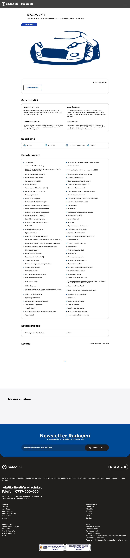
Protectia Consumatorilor (95, 538)
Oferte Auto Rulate (9, 513)
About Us (89, 509)
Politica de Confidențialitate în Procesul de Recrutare (106, 535)
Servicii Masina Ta (8, 531)
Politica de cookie (92, 531)
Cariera (89, 513)
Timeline (89, 511)
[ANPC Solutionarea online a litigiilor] (78, 547)
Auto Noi (5, 507)
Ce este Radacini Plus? (10, 526)
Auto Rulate (6, 509)
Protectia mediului (93, 533)
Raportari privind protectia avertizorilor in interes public (107, 540)
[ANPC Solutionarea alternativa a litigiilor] (52, 547)
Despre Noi (90, 507)
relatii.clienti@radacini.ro (22, 487)
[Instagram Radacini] (115, 467)
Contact (89, 518)
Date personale (92, 529)
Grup (88, 516)
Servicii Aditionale (8, 533)
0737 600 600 (27, 4)
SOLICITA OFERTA (33, 87)
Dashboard (6, 529)
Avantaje (5, 518)
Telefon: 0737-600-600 (20, 491)
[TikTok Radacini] (118, 467)
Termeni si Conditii (93, 526)
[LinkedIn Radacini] (121, 467)
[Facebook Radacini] (111, 467)
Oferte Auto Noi (7, 511)
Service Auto (6, 516)
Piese (4, 535)
